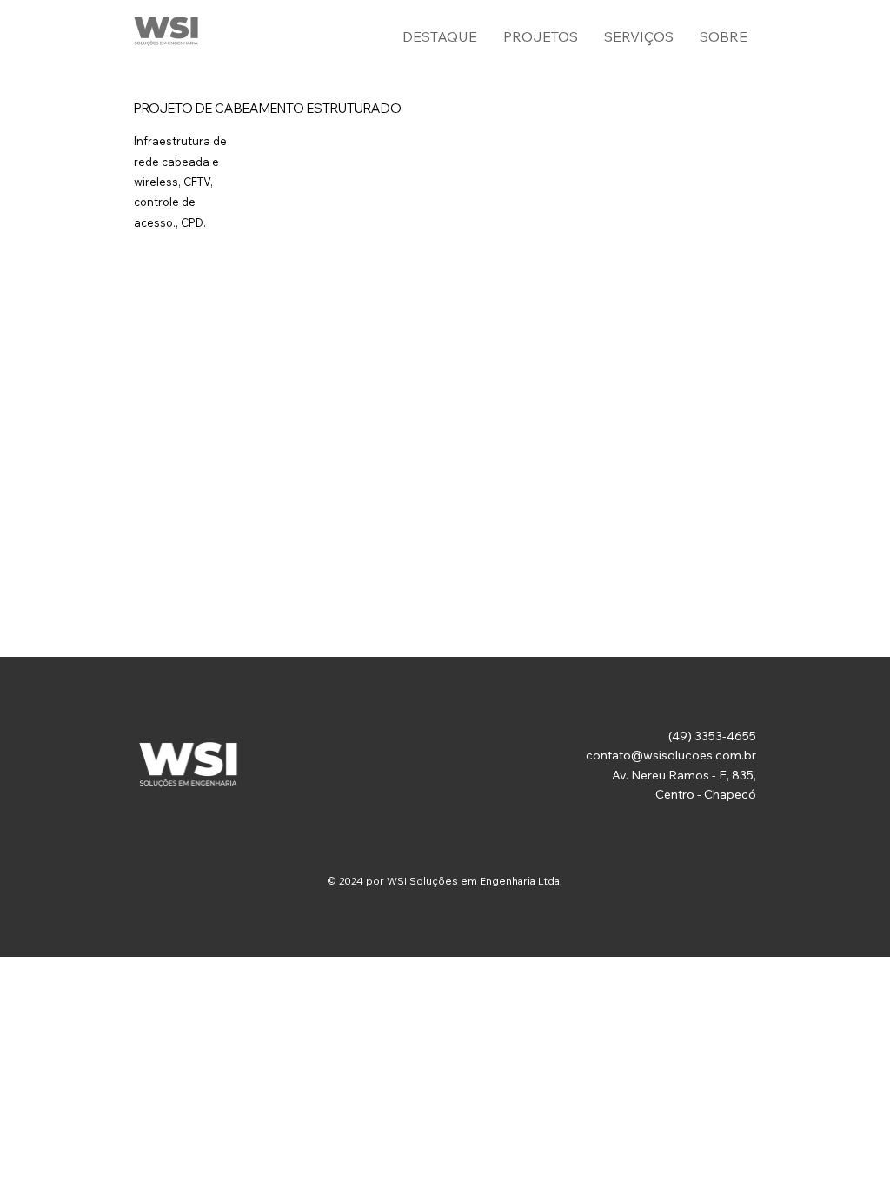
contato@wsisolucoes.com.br (671, 755)
